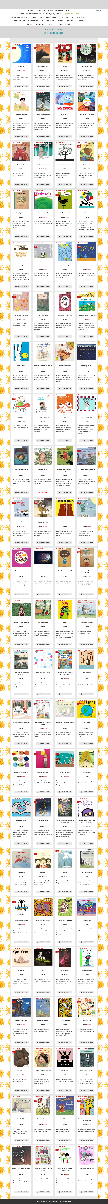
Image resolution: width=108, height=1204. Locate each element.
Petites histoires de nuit (87, 1168)
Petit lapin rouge (21, 213)
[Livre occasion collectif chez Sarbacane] (21, 1057)
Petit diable (21, 872)
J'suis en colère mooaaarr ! (21, 315)
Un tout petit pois (43, 213)
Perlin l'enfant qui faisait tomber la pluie (43, 521)
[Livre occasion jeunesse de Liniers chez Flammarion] (43, 1105)
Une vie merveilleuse (65, 165)
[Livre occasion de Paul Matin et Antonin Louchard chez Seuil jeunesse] (21, 507)
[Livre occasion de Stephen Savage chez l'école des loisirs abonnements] (65, 101)
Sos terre (87, 722)
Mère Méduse (87, 772)
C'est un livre (87, 672)
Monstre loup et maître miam (21, 1168)
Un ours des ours (21, 1071)
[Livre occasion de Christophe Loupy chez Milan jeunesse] (43, 659)
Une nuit (43, 571)
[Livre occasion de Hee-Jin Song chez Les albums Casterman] (86, 151)
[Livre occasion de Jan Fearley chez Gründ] (86, 609)
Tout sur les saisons (21, 571)
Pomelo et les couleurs (21, 772)
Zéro (43, 970)
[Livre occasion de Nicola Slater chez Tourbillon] (65, 557)
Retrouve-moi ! (43, 622)
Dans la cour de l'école (43, 672)
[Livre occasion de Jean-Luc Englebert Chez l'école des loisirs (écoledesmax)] (86, 858)
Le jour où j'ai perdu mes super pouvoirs (87, 571)
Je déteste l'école (86, 970)
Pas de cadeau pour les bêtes (21, 521)
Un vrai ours (86, 165)
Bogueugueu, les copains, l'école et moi (65, 1169)
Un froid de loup (43, 66)
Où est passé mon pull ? (65, 571)
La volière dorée (65, 1020)
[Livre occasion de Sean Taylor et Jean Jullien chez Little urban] (86, 807)
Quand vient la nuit (21, 1020)
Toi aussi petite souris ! (87, 622)
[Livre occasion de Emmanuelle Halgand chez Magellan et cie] (43, 151)
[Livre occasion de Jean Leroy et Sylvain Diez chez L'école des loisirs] (65, 199)
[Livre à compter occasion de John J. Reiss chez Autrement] (65, 251)
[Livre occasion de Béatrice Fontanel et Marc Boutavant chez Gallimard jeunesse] (65, 1155)
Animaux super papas (21, 920)
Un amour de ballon (43, 772)
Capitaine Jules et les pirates (43, 365)
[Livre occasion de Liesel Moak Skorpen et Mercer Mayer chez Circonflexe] (86, 1057)
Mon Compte (53, 1201)
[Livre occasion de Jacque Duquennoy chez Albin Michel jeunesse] (43, 906)
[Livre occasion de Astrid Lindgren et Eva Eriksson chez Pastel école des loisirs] (43, 807)
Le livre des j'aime (21, 820)
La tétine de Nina (87, 417)
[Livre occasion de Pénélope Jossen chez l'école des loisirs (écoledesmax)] (21, 858)
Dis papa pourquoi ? (65, 365)
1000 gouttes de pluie (64, 265)
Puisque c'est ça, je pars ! (21, 622)
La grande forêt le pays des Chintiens (21, 673)
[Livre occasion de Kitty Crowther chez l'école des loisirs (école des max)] (86, 1155)
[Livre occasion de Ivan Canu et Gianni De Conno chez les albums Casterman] (43, 53)
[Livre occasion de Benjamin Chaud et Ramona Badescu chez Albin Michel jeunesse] (21, 758)
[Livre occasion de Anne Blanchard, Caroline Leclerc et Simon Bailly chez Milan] (21, 906)
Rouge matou (21, 165)
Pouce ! (65, 417)
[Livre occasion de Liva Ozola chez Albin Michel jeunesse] (86, 251)
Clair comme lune (87, 66)
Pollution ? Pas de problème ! (65, 722)
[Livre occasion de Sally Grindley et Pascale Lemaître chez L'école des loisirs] (21, 957)
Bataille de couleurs (87, 213)
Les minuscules (43, 315)
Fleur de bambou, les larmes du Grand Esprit (65, 821)
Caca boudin (21, 365)
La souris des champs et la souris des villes (87, 470)
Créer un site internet (64, 1201)
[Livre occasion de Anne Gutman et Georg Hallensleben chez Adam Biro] (21, 1007)
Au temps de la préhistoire (21, 265)
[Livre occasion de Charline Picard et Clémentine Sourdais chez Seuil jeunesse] (21, 557)
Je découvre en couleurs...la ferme (43, 1169)
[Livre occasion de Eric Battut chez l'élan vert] (65, 1105)
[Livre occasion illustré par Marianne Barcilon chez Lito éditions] (43, 709)
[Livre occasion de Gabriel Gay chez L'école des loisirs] (43, 957)
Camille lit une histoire (43, 920)
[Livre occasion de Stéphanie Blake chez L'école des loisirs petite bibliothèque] (21, 351)
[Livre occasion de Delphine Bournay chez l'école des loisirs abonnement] (86, 351)
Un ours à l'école (87, 872)
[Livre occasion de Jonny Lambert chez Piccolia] (43, 251)
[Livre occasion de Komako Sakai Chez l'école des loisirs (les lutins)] (21, 455)
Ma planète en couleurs (87, 114)
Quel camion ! (65, 114)
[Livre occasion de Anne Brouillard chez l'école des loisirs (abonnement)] (21, 659)
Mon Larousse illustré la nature (86, 315)
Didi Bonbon (65, 970)
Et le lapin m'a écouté (43, 417)
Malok (65, 66)
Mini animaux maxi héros (64, 920)
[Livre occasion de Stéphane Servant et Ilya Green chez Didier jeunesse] (43, 858)
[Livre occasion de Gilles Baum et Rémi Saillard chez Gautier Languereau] (65, 53)
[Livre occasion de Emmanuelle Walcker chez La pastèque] (21, 53)
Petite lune (21, 66)
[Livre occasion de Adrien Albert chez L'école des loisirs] (86, 906)
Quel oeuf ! (21, 970)
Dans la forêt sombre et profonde (87, 366)
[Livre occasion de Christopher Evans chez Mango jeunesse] (65, 758)
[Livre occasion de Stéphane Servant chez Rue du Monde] (43, 199)
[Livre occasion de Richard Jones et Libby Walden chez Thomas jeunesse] (86, 455)
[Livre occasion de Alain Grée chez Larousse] (43, 1155)
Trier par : (76, 41)
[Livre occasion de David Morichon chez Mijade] (65, 709)
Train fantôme (86, 920)
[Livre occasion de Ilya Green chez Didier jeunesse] (21, 403)
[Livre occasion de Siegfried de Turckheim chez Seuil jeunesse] (43, 507)
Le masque (43, 872)
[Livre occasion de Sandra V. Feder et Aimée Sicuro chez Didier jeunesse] (86, 53)
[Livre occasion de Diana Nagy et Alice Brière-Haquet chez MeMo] (86, 507)
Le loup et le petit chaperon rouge (65, 470)
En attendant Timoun (21, 1119)
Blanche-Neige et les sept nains (43, 723)
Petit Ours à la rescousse (43, 165)
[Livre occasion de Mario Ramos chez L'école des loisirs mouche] (65, 301)
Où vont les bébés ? (43, 1020)
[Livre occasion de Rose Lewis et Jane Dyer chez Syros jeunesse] (43, 1057)
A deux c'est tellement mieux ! (43, 265)
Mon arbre (21, 417)
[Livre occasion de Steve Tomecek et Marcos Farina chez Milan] (65, 659)
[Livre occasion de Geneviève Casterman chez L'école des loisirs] (21, 1105)
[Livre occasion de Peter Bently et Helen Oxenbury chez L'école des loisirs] (43, 351)
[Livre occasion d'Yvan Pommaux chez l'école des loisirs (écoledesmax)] (21, 609)
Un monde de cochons (65, 315)
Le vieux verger (43, 469)
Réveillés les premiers (21, 469)
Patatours (87, 521)
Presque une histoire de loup (21, 722)
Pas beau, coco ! (65, 213)
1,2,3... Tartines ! (65, 772)
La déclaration (65, 1071)
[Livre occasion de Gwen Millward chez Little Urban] (86, 1007)
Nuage (65, 872)
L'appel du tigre (87, 1020)
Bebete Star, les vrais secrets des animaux (87, 1119)
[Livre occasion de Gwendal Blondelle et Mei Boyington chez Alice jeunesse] (21, 1155)
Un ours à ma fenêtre (86, 1071)
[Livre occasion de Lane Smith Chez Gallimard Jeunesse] (86, 659)
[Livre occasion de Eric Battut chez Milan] (21, 151)
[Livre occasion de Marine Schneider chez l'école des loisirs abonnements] (21, 709)
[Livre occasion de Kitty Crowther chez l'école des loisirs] (86, 758)
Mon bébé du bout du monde (43, 1071)
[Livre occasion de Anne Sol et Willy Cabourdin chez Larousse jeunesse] (86, 101)
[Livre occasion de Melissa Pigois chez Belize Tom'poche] (65, 151)
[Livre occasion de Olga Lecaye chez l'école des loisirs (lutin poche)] (65, 957)
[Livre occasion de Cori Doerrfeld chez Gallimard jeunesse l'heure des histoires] (43, 403)
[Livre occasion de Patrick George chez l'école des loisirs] (65, 507)
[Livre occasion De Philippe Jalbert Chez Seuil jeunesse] (65, 1057)
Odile (64, 622)
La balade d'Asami (21, 114)
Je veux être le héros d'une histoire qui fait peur (87, 821)
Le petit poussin (65, 1119)
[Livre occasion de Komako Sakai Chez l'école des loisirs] (43, 758)
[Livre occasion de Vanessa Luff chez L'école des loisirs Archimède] (43, 455)
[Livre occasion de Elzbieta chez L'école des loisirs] (43, 1007)
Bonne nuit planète (43, 1119)
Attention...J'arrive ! (87, 265)
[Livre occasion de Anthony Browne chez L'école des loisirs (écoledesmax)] (43, 609)
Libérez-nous (65, 521)
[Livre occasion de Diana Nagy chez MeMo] (65, 858)
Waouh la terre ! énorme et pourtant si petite (65, 673)
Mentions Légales (42, 1201)
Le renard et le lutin (43, 820)
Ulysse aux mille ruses (43, 114)
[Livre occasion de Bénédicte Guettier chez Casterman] (86, 1105)
